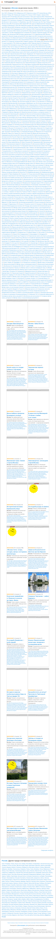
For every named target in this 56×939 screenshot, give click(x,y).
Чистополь (34, 902)
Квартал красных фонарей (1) (9, 232)
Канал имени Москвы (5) (14, 142)
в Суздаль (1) (42, 229)
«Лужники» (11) (24, 248)
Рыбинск (12, 881)
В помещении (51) (30, 82)
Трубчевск (44, 913)
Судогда (21, 913)
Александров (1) (34, 234)
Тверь (49, 870)
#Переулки (9, 381)
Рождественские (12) (7, 207)
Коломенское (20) (47, 57)
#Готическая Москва (40, 559)
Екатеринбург (36, 863)
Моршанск (24, 909)
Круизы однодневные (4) (30, 227)
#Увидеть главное (43, 374)
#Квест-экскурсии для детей (12, 657)
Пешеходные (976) (49, 30)
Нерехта (34, 909)
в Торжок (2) (17, 133)
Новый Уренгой (43, 892)
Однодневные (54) (26, 94)
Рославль (35, 911)
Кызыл (50, 890)
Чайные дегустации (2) (7, 267)
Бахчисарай (35, 897)
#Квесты (8, 653)
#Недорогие (21, 384)
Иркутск (37, 867)
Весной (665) (11, 27)
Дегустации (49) (30, 68)
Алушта (30, 897)
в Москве (14, 8)
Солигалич (16, 913)
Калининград (18, 870)
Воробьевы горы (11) (15, 121)
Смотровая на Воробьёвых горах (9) (31, 121)
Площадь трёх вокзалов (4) (32, 206)
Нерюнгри (44, 909)
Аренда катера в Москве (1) (16, 230)
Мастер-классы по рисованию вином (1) (27, 264)
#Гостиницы (35, 381)
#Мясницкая (33, 426)
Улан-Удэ (45, 870)
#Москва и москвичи (40, 792)
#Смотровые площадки (19, 842)
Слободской (10, 913)
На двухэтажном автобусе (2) (17, 190)
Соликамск (50, 895)
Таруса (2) (19, 137)
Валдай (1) (15, 289)
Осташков (17, 911)
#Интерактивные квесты (11, 660)
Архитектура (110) (36, 76)
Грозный (20, 876)
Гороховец (30, 906)
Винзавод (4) (22, 168)
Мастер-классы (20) (33, 161)
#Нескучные (16, 382)
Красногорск (24, 890)
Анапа (15, 895)
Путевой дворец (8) (7, 160)
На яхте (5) (42, 211)
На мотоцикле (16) (48, 225)
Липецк (4, 870)
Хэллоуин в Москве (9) (24, 110)
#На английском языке (21, 335)
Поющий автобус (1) (7, 151)
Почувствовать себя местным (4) (29, 229)
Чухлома (9, 915)
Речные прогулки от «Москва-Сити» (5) (34, 188)
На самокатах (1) (42, 101)
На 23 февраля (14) (49, 237)
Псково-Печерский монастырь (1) (38, 290)
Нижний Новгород (45, 863)
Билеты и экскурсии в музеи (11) (41, 112)
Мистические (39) (21, 84)
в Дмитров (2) (22, 114)
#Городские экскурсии (11, 385)
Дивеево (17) (26, 96)
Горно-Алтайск (18, 906)
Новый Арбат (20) (39, 99)
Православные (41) (46, 94)
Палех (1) (47, 257)
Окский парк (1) (26, 260)
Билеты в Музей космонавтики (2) (36, 193)
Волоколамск (44, 904)
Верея (39, 904)
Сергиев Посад (44, 890)
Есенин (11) (21, 214)
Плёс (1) (30, 220)
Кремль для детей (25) (22, 30)
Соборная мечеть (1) (34, 105)
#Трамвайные (19, 475)
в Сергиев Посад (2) (12, 98)
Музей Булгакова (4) (27, 112)
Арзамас (31, 892)
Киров (31, 899)
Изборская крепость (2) (31, 289)
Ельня (35, 906)
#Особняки (25, 516)
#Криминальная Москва (11, 470)
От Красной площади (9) (35, 59)
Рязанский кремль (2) (29, 255)
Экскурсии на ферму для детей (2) (38, 122)
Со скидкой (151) (31, 73)
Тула (7, 870)
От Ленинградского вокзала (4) (33, 149)
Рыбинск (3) (22, 280)
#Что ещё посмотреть (19, 332)
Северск (8, 892)
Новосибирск (29, 863)
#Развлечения (14, 838)
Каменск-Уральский (29, 883)
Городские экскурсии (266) (16, 41)
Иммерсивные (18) (12, 110)
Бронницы (26, 904)
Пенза (41, 869)
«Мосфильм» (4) (8, 220)
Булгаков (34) (10, 107)
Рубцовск (12, 886)
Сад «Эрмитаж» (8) (14, 101)
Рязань (28, 869)
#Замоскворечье (22, 331)
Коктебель (46, 899)
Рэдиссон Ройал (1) (27, 191)
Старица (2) (26, 246)
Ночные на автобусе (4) (8, 158)
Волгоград (21, 865)
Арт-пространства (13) (26, 130)
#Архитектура (37, 561)
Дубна (31, 915)
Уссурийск (13, 885)
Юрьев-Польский (24, 915)
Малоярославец (6, 909)
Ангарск (10, 879)
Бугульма (4, 899)
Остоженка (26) (27, 76)
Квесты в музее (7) (35, 80)
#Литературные (31, 791)
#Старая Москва (13, 333)
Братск (24, 878)
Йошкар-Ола (18, 878)
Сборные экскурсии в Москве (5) (10, 172)
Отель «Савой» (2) (8, 262)
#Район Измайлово (21, 662)
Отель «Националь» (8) (41, 78)
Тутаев (49, 913)
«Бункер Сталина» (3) (44, 209)
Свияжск (4, 913)
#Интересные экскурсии (20, 385)
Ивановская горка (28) (44, 46)
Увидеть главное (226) (42, 15)
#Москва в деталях (10, 332)
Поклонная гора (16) (37, 22)
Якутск (24, 876)
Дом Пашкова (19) (13, 55)
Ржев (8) (4, 98)
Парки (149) (50, 29)
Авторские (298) (14, 34)
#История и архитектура (35, 334)
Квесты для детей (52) (32, 52)
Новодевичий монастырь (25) (9, 87)
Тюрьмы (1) (17, 267)
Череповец (26, 874)
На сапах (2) (19, 275)
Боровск (21, 904)
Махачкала (47, 867)
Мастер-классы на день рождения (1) (29, 269)
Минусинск (20, 901)
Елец (21, 892)
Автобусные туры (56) (43, 241)
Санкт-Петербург (6, 863)
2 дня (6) (36, 209)
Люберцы (42, 883)
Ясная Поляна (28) (38, 91)
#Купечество (17, 517)
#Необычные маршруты (14, 380)
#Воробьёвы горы (16, 843)
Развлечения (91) (42, 71)
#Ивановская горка (22, 477)
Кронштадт (5, 901)
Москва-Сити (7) (36, 119)
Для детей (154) (9, 29)
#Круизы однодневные (11, 611)
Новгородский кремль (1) (22, 290)
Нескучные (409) (48, 41)
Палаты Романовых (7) (46, 85)
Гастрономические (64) (19, 68)
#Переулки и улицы (15, 331)
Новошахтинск (35, 890)
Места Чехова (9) (39, 137)
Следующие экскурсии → (47, 850)
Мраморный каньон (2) (31, 271)
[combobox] (54, 1)
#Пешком (16, 334)
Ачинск (3, 892)
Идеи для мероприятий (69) (36, 30)
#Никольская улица (17, 381)
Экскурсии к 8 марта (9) (45, 115)
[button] (54, 2)
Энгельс (7, 881)
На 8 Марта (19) (33, 241)
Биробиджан (50, 897)
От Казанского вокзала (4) (36, 151)
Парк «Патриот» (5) (31, 147)
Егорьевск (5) (46, 92)
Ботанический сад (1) (45, 206)
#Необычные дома (36, 563)
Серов (3, 897)
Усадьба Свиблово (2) (25, 257)
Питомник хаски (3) (20, 124)
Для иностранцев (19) (47, 76)
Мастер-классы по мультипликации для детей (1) (26, 297)
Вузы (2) (27, 156)
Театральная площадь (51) (20, 15)
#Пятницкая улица (44, 472)
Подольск (28, 881)
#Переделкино (31, 792)
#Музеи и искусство (38, 654)
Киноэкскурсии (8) (6, 64)
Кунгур (10, 901)
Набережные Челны (48, 869)
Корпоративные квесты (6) (9, 78)
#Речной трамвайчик (18, 608)
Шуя (19, 915)
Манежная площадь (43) (27, 25)
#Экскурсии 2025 (19, 339)
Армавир (23, 881)
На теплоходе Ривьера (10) (45, 179)
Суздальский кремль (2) (35, 248)
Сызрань (10, 883)
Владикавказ (32, 874)
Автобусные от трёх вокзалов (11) (10, 22)
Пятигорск (42, 886)
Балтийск (44, 902)
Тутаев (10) (26, 128)
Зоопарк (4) (5, 105)
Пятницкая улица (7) (34, 75)
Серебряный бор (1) (47, 230)
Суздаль (7, 895)
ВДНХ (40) (4, 92)
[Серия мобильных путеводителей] (11, 1)
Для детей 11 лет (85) (7, 32)
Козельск (11, 908)
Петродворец (24, 911)
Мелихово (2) (10, 161)
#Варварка (23, 381)
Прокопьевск (39, 879)
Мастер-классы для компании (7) (36, 165)
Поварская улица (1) (7, 149)
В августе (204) (5, 89)
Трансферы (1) (17, 262)
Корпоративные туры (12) (28, 225)
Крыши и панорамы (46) (40, 50)
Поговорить (46, 922)
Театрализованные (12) (38, 108)
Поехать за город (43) (36, 92)
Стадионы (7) (32, 158)
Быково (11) (18, 145)
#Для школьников (21, 334)
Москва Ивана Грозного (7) (47, 64)
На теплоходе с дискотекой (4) (34, 200)
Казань (13, 863)
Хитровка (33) (23, 48)
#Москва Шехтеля (43, 561)
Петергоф (30, 901)
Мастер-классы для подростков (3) (34, 250)
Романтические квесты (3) (35, 236)
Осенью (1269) (32, 15)
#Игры (16, 662)
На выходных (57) (45, 98)
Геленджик (10, 899)
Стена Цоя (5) (25, 122)
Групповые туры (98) (7, 225)
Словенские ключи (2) (43, 289)
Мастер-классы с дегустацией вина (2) (40, 207)
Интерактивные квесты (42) (18, 52)
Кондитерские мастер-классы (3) (26, 163)
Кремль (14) (44, 121)
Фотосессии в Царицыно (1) (12, 244)
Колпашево (18, 908)
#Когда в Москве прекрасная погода (35, 842)
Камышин (9, 890)
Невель (30, 909)
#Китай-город (21, 382)
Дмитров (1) (13, 283)
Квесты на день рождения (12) (33, 57)
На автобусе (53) (15, 16)
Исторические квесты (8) (8, 66)
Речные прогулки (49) (34, 174)
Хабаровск (4, 869)
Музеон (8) (35, 133)
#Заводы (38, 704)
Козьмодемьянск (38, 899)
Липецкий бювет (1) (25, 243)
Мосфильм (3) (26, 183)
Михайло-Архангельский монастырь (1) (12, 259)
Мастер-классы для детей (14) (46, 161)
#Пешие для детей (17, 656)
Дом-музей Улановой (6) (24, 108)
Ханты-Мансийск (26, 902)
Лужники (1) (40, 204)
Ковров (25, 886)
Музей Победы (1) (33, 232)
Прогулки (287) (22, 98)
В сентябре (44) (17, 225)
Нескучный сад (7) (17, 138)
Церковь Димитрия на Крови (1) (10, 280)
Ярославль (32, 867)
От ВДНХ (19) (39, 225)
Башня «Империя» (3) (30, 152)
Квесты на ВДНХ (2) (23, 282)
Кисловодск (13, 888)
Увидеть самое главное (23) (18, 99)
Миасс (46, 885)
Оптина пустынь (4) (7, 96)
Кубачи (37, 908)
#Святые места (33, 651)
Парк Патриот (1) (21, 216)
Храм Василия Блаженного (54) (12, 39)
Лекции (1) (43, 269)
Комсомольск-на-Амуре (38, 876)
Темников (30, 913)
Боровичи (15, 904)
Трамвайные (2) (43, 216)
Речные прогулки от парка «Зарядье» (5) (24, 197)
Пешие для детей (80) (40, 29)
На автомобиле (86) (42, 73)
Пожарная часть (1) (23, 232)
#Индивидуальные (10, 334)
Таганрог (4, 878)
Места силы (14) (32, 48)
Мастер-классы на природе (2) (25, 209)
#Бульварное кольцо (11, 800)
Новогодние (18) (6, 99)
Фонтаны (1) (43, 214)
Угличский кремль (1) (43, 278)
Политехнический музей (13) (17, 82)
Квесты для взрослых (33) (30, 71)
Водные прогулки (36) (46, 174)
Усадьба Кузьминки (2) (31, 273)
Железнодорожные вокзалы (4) (15, 206)
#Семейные (9, 650)
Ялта (24, 895)
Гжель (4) (11, 145)
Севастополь (45, 872)
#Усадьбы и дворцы (32, 473)
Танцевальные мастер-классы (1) (37, 282)
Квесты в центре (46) (23, 61)
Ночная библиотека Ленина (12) (37, 107)
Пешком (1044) (30, 29)
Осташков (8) (47, 131)
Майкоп (38, 886)
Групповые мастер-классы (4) (9, 209)
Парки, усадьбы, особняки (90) (9, 59)
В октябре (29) (37, 221)
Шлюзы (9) (7, 177)
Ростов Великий (42, 911)
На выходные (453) (17, 23)
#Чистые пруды (19, 709)
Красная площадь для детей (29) (17, 36)
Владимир (38, 872)
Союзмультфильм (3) (7, 236)
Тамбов (8, 876)
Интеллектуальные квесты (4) (34, 84)
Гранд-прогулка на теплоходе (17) (30, 175)
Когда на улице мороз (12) (45, 103)
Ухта (3, 895)
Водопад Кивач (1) (6, 273)
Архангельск (32, 872)
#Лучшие (23, 330)
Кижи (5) (45, 220)
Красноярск (32, 865)
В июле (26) (8, 260)
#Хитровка (24, 469)
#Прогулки (44, 424)
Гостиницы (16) (20, 181)
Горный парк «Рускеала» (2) (9, 271)
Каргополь (48, 906)
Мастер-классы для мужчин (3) (22, 207)
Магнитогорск (38, 870)
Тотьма (39, 913)
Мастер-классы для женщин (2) (10, 168)
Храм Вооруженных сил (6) (44, 147)
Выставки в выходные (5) (16, 154)
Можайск (19, 909)
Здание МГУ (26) (27, 23)
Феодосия (19, 895)
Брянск (24, 870)
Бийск (3, 881)
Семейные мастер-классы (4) (9, 163)
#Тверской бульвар (20, 796)
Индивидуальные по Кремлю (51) (23, 32)
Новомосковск (5, 888)
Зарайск (24, 899)
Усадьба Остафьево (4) (25, 140)
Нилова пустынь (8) (17, 96)
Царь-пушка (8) (6, 131)
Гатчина (49, 901)
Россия (4, 861)
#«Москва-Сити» (10, 565)
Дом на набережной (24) (38, 23)
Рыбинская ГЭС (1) (34, 294)
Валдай (45, 901)
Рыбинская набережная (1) (46, 294)
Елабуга (20, 899)
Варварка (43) (37, 20)
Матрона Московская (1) (29, 275)
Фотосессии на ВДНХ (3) (39, 144)
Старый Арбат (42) (16, 80)
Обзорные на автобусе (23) (25, 18)
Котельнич (24, 908)
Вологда (48, 874)
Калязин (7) (44, 126)
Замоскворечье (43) (7, 68)
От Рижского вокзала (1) (10, 170)
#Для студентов (10, 384)
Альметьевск (18, 886)
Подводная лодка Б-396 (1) (38, 183)
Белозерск (50, 902)
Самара (23, 863)
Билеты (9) (49, 193)
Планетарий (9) (5, 82)
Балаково (17, 881)
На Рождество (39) (28, 154)
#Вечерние (21, 333)
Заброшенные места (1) (29, 138)
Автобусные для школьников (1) (32, 296)
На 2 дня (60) (25, 241)
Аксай (25, 897)
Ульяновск (19, 867)
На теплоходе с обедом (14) (27, 186)
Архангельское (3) (40, 255)
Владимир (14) (5, 126)
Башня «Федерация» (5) (29, 53)
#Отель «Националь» (32, 382)
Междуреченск (16, 893)
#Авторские (9, 331)
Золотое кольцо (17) (15, 126)
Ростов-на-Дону (12, 865)
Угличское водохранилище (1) (9, 282)
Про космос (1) (42, 232)
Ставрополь (5, 872)
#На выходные (12, 330)
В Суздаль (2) (39, 275)
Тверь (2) (10, 133)
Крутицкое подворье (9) (30, 69)
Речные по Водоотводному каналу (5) (11, 195)
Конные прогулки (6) (20, 213)
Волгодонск (48, 883)
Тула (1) (33, 266)
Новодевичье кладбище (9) (39, 87)
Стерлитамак (14, 876)
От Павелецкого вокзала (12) (44, 69)
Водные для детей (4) (17, 227)
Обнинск (36, 892)
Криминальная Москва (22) (24, 119)
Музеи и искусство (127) (44, 62)
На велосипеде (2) (25, 184)
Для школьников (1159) (26, 16)
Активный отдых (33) (30, 124)
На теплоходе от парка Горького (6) (31, 195)
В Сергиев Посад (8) (26, 126)
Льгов (45, 908)
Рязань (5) (29, 133)
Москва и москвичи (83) (43, 48)
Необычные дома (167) (44, 45)
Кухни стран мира (31, 922)
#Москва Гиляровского (21, 470)
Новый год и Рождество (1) (20, 236)
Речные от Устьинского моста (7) (27, 204)
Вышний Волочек (6, 906)
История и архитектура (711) (26, 34)
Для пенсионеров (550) (12, 18)
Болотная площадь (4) (25, 101)
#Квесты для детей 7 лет (17, 658)
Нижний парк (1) (35, 243)
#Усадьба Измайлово (19, 649)
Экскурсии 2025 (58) (18, 266)
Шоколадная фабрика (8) (20, 161)
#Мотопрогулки (17, 840)
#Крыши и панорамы (11, 842)
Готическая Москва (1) (36, 283)
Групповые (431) (6, 16)
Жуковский (5, 893)
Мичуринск (13, 909)
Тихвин (35, 913)
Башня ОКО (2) (5, 121)
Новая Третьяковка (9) (32, 216)
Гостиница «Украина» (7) (48, 149)
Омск (51, 863)
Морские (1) (23, 200)
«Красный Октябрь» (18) (32, 115)
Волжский (19, 874)
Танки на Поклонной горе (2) (32, 214)
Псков (49, 879)
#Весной (16, 330)
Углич (26, 895)
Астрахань (36, 869)
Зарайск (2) (7, 255)
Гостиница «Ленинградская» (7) (10, 115)
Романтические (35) (41, 53)
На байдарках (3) (18, 246)
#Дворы (38, 338)
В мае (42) (5, 239)
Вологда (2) (21, 278)
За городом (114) (28, 91)
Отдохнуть (26, 922)
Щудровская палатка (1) (29, 259)
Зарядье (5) (5, 117)
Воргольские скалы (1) (43, 273)
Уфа (18, 865)
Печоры (30, 911)
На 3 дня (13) (15, 243)
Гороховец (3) (23, 220)
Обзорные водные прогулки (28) (13, 179)
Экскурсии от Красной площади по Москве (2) (29, 89)
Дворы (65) (40, 41)
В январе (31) (8, 243)
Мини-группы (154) (13, 105)
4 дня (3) (13, 237)
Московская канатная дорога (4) (10, 248)
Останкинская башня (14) (41, 68)
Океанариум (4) (17, 160)
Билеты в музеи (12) (40, 190)
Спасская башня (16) (26, 39)
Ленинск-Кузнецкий (25, 893)
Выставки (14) (20, 152)
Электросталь (30, 885)
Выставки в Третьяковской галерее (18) (12, 76)
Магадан (14, 901)
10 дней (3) (9, 289)
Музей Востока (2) (23, 105)
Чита (12, 874)
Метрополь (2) (39, 131)
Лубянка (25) (36, 18)
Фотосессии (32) (43, 133)
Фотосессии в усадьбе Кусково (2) (28, 244)
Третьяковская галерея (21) (14, 144)
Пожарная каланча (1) (15, 241)
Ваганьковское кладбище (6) (38, 110)
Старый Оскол (16, 879)
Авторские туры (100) (31, 223)
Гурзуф (15, 899)
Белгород (26, 872)
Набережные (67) (21, 13)
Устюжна (4, 915)
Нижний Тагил (19, 872)
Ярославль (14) (36, 126)
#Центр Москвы (22, 378)
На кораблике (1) (18, 198)
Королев (33, 881)
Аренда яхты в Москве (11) (9, 181)
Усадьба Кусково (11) (18, 149)
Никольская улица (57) (35, 61)
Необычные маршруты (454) (23, 43)
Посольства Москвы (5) (28, 78)
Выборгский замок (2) (43, 271)
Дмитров (42, 915)
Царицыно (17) (47, 91)
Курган (50, 872)
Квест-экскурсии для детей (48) (25, 50)
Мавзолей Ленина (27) (18, 38)
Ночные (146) (36, 39)
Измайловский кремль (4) (34, 172)
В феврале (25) (19, 239)
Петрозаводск (48, 876)
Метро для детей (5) (41, 82)
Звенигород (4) (14, 114)
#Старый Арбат (45, 516)
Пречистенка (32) (6, 80)
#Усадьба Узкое (10, 664)
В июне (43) (7, 237)
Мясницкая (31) (25, 80)
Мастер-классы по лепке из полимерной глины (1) (34, 267)
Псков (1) (21, 289)
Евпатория (26, 892)
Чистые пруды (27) (15, 46)
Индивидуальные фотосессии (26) (10, 135)
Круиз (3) (19, 191)
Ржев (6, 897)
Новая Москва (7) (35, 140)
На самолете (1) (42, 213)
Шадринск (14, 915)
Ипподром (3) (43, 234)
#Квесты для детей (10, 662)
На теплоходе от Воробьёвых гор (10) (27, 103)
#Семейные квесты (10, 661)
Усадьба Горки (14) (23, 75)
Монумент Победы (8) (7, 15)
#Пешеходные (14, 338)
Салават (24, 885)
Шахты (42, 878)
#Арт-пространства (21, 752)
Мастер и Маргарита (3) (15, 112)
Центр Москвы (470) (45, 13)
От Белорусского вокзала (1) (29, 262)
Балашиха (33, 879)
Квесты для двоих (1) (13, 257)
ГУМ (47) (42, 38)
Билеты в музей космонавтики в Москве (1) (15, 193)
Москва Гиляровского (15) (17, 156)
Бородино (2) (12, 91)
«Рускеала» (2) (50, 269)
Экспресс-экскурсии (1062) (9, 30)
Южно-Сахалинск (40, 881)
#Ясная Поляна (12, 649)
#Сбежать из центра (22, 663)
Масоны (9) (13, 84)
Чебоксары (12, 870)
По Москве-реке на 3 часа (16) (30, 179)
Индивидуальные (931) (19, 29)
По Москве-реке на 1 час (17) (30, 177)
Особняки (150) (5, 46)
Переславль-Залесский (15, 897)
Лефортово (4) (25, 160)
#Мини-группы (16, 384)
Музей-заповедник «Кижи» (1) (9, 278)
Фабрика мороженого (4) (42, 158)
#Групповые (9, 379)
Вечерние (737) (5, 20)
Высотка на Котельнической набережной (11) (38, 114)
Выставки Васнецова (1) (38, 253)
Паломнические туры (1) (37, 260)
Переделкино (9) (26, 92)
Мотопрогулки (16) (6, 227)
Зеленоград (36, 915)
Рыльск (49, 911)
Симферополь (12, 872)
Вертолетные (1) (13, 214)
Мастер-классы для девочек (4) (41, 167)
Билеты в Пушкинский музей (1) (26, 292)
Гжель (12, 906)
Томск (31, 869)
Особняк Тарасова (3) (25, 253)
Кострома (28, 876)
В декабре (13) (45, 221)
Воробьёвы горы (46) (25, 22)
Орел (15, 874)
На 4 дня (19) (22, 223)
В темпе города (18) (17, 71)
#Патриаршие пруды (32, 748)
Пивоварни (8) (8, 147)
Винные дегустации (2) (10, 264)
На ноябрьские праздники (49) (25, 221)
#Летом (10, 794)
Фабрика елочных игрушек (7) (38, 156)
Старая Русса (43, 895)
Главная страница (10, 922)
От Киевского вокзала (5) (42, 198)
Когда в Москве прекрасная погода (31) (28, 117)
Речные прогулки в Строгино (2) (32, 230)
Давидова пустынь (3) (34, 170)
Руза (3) (14, 137)
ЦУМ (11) (34, 101)
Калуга (9, 874)
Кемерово (23, 869)
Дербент (4, 890)
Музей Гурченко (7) (27, 144)
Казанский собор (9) (10, 62)
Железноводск (41, 906)
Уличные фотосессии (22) (26, 135)
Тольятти (4, 867)
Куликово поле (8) (49, 96)
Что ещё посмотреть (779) (8, 43)
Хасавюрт (48, 886)
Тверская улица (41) (37, 43)
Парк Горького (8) (13, 202)
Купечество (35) (44, 75)
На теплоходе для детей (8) (26, 202)
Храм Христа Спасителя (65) (41, 25)
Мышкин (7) (12, 128)
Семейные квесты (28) (21, 66)
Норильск (15, 883)
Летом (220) (31, 66)
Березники (19, 885)
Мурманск (39, 874)
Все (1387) (4, 13)
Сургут (43, 874)
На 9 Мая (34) (27, 239)
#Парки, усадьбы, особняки (12, 663)
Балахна (39, 902)
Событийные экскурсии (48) (31, 64)
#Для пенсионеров (23, 383)
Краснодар (48, 865)
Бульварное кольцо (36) (17, 45)
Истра (3, 902)
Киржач (4, 908)
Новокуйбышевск (15, 892)
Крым (16, 863)
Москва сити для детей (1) (21, 158)
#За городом (44, 790)
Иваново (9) (44, 138)
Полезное (38, 922)
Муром (29, 890)
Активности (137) (34, 55)
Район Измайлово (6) (14, 174)
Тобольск (49, 893)
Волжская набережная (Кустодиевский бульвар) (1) (39, 280)
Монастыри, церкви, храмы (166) (29, 46)
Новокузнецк (16, 869)
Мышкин (7, 902)
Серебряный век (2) (33, 211)
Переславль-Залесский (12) (37, 128)
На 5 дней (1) (20, 283)
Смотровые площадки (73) (17, 20)
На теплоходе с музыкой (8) (38, 184)
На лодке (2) (7, 183)
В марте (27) (11, 239)
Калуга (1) (37, 292)
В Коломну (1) (41, 227)
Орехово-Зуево (46, 888)
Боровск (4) (18, 94)
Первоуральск (5, 886)
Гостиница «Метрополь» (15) (37, 160)
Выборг (11, 895)
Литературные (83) (6, 71)
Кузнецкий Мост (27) (23, 55)
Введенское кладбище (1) (8, 275)
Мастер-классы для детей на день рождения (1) (29, 252)
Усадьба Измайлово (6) (14, 229)
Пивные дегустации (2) (18, 273)
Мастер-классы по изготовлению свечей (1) (13, 287)
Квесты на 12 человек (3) (14, 92)
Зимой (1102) (45, 20)
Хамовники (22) (30, 99)
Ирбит (28, 899)
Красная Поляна (31, 908)
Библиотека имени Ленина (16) (20, 211)
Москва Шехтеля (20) (42, 124)
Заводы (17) (36, 130)
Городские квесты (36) (11, 61)
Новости (42, 922)
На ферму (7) (10, 124)
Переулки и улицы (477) (33, 13)
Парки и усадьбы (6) (13, 140)
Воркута (51, 904)
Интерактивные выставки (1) (9, 292)
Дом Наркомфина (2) (16, 183)
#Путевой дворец (16, 664)
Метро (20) (45, 61)
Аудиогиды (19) (30, 190)
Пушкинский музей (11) (45, 117)
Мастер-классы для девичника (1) (43, 285)
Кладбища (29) (14, 75)
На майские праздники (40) (36, 237)
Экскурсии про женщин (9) (24, 87)
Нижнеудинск (5, 911)
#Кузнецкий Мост (10, 425)
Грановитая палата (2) (27, 145)
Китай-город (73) (6, 48)
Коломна (29, 886)
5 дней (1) (27, 283)
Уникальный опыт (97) (18, 64)
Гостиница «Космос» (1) (31, 278)
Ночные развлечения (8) (19, 147)
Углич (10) (23, 133)
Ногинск (44, 893)
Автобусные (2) (8, 266)
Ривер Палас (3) (19, 188)
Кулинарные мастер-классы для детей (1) (12, 296)
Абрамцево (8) (16, 130)
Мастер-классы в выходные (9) (24, 167)
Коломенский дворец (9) (46, 55)
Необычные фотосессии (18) (41, 135)
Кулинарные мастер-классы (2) (44, 266)
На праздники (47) (13, 223)
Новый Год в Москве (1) (22, 237)
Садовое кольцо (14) (34, 85)
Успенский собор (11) (16, 131)
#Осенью (8, 335)
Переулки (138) (15, 48)
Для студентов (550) (39, 16)
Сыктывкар (5, 879)
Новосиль (11, 911)
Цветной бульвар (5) (31, 213)
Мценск (25, 901)
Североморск (13, 902)
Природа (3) (5, 112)
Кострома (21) (19, 128)
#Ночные (30, 336)
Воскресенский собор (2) (42, 259)
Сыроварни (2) (50, 110)
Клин (7, 908)
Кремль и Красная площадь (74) (41, 32)
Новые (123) (16, 234)
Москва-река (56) (12, 103)
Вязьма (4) (4, 133)
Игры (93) (4, 53)
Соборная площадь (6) (46, 130)
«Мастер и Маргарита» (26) (21, 107)
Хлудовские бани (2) (48, 246)
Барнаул (9, 867)
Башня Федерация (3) (46, 119)
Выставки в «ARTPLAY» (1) (33, 168)
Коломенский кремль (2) (17, 255)
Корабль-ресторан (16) (16, 177)
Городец (25, 906)
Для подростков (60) (31, 36)
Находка (8, 885)
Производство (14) (6, 73)
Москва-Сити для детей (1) (46, 52)
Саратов (42, 865)
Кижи (41, 901)
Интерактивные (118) (10, 50)
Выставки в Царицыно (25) (19, 73)
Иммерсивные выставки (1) (16, 250)
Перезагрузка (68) (38, 142)
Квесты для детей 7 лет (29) (17, 57)
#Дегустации (16, 706)
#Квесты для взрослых (21, 660)
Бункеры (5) (5, 119)
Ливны (41, 908)
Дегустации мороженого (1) (26, 285)
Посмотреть (21, 922)
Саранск (4, 876)
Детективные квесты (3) (37, 218)
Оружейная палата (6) (41, 197)
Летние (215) (13, 89)
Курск (28, 870)
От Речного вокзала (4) (39, 202)
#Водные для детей (20, 611)
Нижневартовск (11, 878)
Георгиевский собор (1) (38, 257)
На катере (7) (43, 175)
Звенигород (36, 901)
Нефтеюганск (25, 888)
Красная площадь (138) (35, 27)
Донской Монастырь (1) (13, 253)
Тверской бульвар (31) (31, 62)
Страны (16, 922)
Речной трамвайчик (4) (29, 198)
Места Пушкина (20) (27, 142)
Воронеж (37, 865)
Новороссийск (30, 878)
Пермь (26, 865)
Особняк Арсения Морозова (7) (20, 85)
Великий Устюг (33, 904)
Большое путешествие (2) (32, 287)
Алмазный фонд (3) (22, 170)
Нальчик (47, 878)
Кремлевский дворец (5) (28, 131)
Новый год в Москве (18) (47, 18)
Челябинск (4, 865)
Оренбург (10, 869)
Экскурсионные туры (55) (33, 98)
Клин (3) (38, 138)
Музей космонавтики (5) (47, 80)
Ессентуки (33, 893)
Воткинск (39, 893)
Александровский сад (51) (32, 38)
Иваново (32, 870)
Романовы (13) (5, 57)
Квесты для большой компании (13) (44, 66)
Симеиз (20, 902)
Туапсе (30, 895)
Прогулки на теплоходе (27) (42, 186)
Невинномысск (16, 890)
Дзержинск (37, 878)
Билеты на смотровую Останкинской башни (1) (16, 294)
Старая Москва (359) (40, 34)
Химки (45, 879)
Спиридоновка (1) (24, 234)
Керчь (33, 886)
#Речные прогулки (10, 612)
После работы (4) (12, 117)
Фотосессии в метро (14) (40, 145)
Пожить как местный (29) (30, 45)
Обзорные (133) (12, 13)
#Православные (40, 651)
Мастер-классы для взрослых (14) (18, 165)
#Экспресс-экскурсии (42, 335)
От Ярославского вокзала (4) (21, 151)
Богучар (11, 904)
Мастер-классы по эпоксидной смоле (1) (41, 276)
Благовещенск (42, 897)
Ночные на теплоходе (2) (36, 246)
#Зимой (20, 330)
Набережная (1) (13, 108)
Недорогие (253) (29, 20)
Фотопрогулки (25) (6, 137)
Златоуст (21, 883)
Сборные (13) (8, 38)
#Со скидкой (32, 511)
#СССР (35, 791)
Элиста (49, 892)
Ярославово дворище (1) (8, 290)
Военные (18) (19, 91)
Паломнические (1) (16, 260)
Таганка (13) (50, 87)
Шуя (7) (50, 124)
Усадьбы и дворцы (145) (30, 41)
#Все (18, 333)
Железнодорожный (40, 885)
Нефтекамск (32, 888)
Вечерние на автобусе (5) (21, 27)
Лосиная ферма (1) (36, 239)
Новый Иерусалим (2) (28, 137)
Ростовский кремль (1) (44, 223)
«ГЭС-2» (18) (22, 115)
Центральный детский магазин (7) (34, 181)
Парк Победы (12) (48, 22)
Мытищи (36, 883)
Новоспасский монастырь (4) (15, 69)
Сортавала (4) (21, 271)
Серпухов (19, 888)
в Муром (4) (16, 220)
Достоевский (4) (36, 94)
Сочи (20, 863)
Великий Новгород (25, 879)
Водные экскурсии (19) (39, 191)
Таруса (25, 913)
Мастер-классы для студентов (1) (21, 276)
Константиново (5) (37, 220)
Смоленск (4, 874)
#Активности (18, 651)
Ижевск (13, 867)
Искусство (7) (23, 172)
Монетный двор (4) (23, 59)
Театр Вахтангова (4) (16, 122)
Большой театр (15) (45, 170)
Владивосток (25, 867)
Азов (22, 897)
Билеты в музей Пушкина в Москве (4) (20, 218)
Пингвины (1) (42, 287)
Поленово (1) (24, 174)
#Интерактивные (10, 656)
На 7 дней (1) (27, 266)
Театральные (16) (20, 62)
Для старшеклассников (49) (15, 53)
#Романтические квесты (19, 661)
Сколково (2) (50, 156)
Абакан (3, 885)
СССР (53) (19, 78)
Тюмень (42, 867)
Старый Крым (36, 895)
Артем (9, 893)
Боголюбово (5, 904)
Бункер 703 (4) (12, 119)
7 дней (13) (44, 248)
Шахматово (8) (8, 130)
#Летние (38, 608)
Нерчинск (39, 909)
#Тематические (14, 335)
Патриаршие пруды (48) (37, 96)
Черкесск (38, 888)
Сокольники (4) (6, 114)
